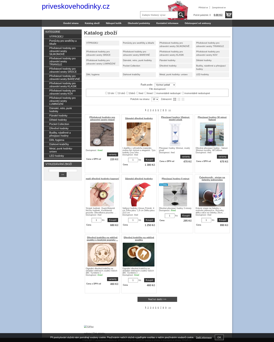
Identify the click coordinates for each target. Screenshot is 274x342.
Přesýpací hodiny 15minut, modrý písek (175, 118)
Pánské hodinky (167, 60)
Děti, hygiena (92, 74)
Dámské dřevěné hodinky (139, 118)
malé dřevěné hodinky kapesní (102, 179)
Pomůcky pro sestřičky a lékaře (138, 43)
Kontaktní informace (167, 23)
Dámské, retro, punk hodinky (137, 60)
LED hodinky (202, 74)
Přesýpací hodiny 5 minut (175, 179)
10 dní (111, 93)
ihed (141, 93)
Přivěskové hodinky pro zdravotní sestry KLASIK (172, 53)
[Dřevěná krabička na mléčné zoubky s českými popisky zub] (138, 254)
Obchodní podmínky (139, 23)
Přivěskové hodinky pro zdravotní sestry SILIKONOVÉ (174, 44)
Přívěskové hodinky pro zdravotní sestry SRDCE (98, 53)
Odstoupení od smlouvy (198, 23)
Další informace (204, 337)
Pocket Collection (131, 66)
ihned (150, 93)
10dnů (132, 93)
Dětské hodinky (204, 60)
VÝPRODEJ (92, 43)
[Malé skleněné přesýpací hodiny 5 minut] (175, 194)
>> (169, 110)
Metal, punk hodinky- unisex (174, 74)
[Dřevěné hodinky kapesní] (102, 194)
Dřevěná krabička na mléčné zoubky (139, 238)
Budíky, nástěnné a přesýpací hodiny (211, 67)
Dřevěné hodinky (168, 66)
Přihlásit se (203, 8)
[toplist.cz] (89, 327)
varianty (113, 154)
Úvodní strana (70, 23)
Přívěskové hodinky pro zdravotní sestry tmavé (102, 118)
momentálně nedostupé (168, 93)
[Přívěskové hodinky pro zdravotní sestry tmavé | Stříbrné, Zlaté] (102, 134)
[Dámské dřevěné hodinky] (138, 134)
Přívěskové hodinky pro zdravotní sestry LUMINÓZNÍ (100, 62)
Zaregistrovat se (219, 8)
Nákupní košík (113, 23)
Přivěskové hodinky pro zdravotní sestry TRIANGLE (210, 44)
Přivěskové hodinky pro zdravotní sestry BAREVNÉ (136, 53)
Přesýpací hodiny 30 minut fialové (212, 118)
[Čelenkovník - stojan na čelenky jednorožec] (212, 194)
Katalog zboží (92, 23)
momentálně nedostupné (197, 93)
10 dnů (121, 93)
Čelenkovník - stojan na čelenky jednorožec (212, 178)
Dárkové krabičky (131, 74)
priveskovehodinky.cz (76, 6)
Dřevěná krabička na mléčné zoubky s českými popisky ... (102, 238)
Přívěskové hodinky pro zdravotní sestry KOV (208, 53)
